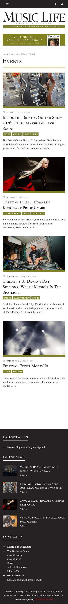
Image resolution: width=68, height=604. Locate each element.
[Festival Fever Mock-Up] (34, 337)
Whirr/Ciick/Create (44, 599)
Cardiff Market (21, 298)
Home (5, 53)
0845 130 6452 (15, 575)
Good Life (58, 595)
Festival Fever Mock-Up (25, 365)
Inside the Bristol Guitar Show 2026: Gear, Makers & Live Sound (32, 122)
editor (10, 276)
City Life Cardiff (12, 213)
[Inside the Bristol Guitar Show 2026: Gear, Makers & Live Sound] (34, 89)
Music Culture (30, 134)
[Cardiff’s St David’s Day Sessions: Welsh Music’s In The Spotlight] (34, 253)
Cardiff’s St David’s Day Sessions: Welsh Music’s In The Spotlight (32, 286)
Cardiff (7, 298)
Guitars (17, 134)
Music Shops (38, 213)
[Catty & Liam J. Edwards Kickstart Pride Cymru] (34, 173)
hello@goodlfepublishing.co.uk (24, 579)
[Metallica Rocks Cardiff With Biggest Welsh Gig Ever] (10, 470)
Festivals (17, 371)
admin (10, 112)
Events (7, 134)
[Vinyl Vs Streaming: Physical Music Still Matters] (10, 520)
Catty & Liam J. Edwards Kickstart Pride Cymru (26, 204)
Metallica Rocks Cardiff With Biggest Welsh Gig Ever (39, 468)
